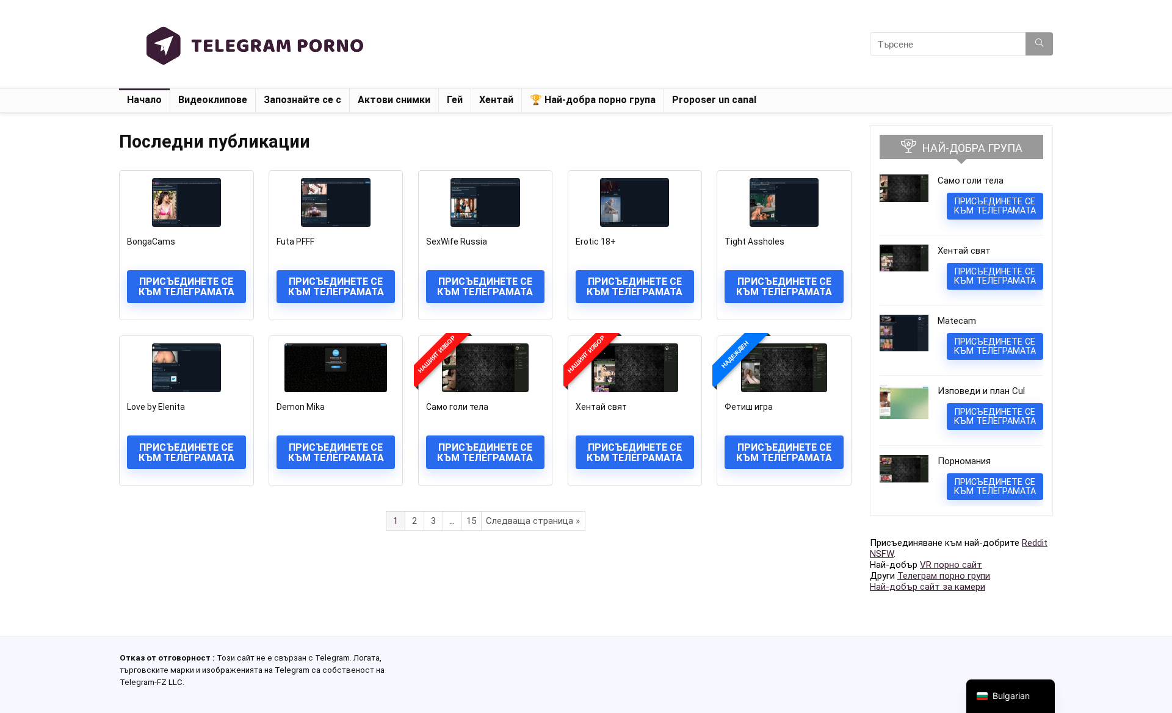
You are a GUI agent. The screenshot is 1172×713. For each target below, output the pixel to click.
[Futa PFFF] (336, 202)
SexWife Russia (456, 241)
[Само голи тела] (485, 367)
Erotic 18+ (596, 241)
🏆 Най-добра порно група (593, 100)
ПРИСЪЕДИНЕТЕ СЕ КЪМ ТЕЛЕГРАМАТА (186, 287)
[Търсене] (1039, 44)
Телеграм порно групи (943, 575)
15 (471, 520)
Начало (144, 100)
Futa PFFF (295, 241)
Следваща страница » (533, 520)
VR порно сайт (951, 564)
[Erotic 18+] (635, 202)
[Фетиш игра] (784, 367)
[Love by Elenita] (186, 367)
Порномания (964, 461)
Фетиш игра (749, 407)
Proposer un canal (714, 100)
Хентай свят (601, 407)
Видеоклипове (212, 100)
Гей (455, 100)
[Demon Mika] (336, 367)
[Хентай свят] (635, 367)
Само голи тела (457, 407)
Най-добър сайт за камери (927, 586)
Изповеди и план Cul (981, 390)
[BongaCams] (186, 202)
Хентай (496, 100)
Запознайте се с (302, 100)
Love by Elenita (156, 407)
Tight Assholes (754, 241)
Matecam (957, 320)
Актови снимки (394, 100)
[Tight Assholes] (784, 202)
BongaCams (151, 241)
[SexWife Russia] (485, 202)
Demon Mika (301, 407)
